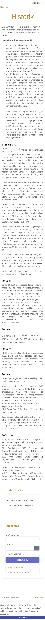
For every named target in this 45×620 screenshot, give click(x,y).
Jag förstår (22, 617)
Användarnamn (13, 535)
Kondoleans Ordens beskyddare (20, 505)
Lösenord (10, 544)
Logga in (22, 560)
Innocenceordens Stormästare (19, 500)
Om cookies (38, 597)
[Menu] (6, 3)
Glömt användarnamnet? (19, 572)
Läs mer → (11, 614)
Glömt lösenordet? (16, 567)
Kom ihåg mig (14, 554)
